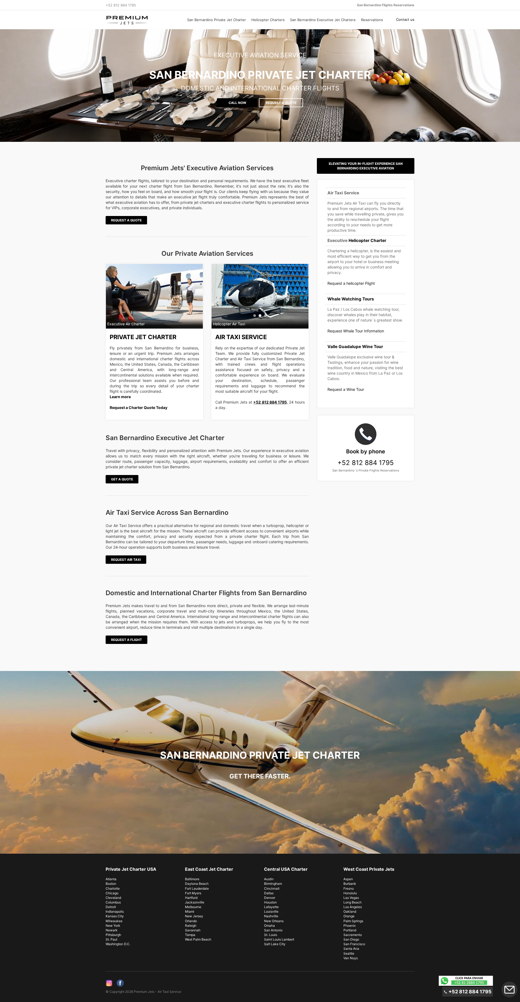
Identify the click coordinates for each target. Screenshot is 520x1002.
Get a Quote (122, 479)
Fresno (348, 888)
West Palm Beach (198, 939)
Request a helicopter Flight (351, 283)
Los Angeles (352, 907)
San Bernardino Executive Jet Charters (323, 20)
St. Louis (270, 935)
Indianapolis (115, 911)
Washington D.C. (118, 944)
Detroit (111, 907)
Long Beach (352, 902)
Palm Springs (353, 921)
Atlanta (111, 879)
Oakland (349, 911)
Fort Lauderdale (197, 888)
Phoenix (349, 926)
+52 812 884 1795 (270, 402)
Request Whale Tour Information (355, 331)
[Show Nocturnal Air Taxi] (265, 315)
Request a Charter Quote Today (138, 407)
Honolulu (350, 893)
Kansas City (115, 916)
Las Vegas (351, 898)
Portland (349, 930)
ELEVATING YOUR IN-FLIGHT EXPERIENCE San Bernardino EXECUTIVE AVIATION (366, 166)
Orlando (191, 921)
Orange (349, 916)
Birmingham (273, 884)
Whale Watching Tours (350, 299)
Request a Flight (126, 640)
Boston (111, 884)
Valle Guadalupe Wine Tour (355, 346)
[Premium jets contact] (466, 981)
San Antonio (273, 930)
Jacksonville (194, 902)
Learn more (120, 396)
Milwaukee (114, 921)
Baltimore (192, 879)
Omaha (269, 926)
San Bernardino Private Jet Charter (216, 20)
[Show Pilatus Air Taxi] (254, 315)
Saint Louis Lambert (279, 939)
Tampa (190, 935)
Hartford (191, 898)
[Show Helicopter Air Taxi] (260, 315)
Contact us (405, 19)
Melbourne (193, 907)
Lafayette (271, 907)
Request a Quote (281, 103)
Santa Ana (351, 949)
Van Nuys (350, 958)
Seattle (348, 953)
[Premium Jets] (141, 20)
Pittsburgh (113, 935)
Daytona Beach (197, 884)
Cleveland (113, 898)
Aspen (348, 879)
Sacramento (352, 935)
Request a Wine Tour (345, 389)
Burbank (349, 884)
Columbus (113, 902)
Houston (270, 902)
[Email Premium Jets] (509, 989)
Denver (269, 898)
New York (113, 926)
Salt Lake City (274, 944)
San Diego (351, 939)
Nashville (271, 916)
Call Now (237, 103)
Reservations (372, 20)
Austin (269, 879)
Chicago (112, 893)
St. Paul (111, 939)
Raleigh (190, 926)
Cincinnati (272, 888)
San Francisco (354, 944)
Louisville (271, 911)
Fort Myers (193, 893)
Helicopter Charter (367, 240)
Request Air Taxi (126, 560)
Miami (189, 911)
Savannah (192, 930)
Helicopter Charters (268, 20)
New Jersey (194, 916)
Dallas (269, 893)
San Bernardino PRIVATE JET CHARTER (260, 74)
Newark (112, 930)
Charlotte (113, 888)
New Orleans (274, 921)
